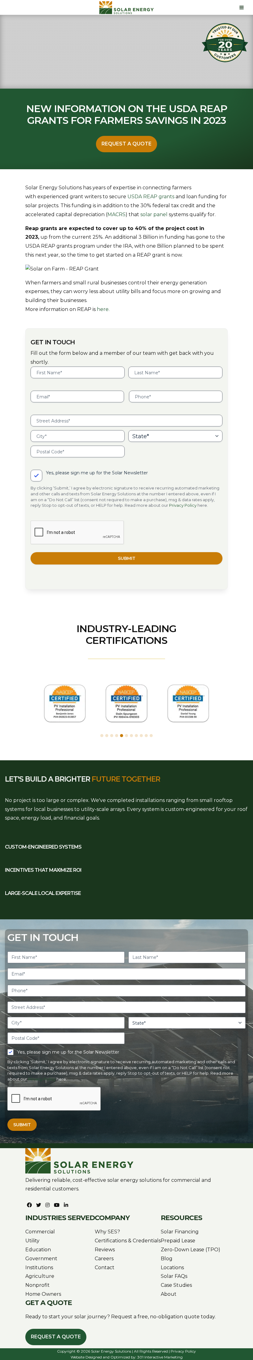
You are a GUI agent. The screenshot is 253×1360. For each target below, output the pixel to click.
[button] (101, 735)
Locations (172, 1267)
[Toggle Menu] (241, 7)
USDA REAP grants (150, 196)
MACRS (116, 214)
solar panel (154, 214)
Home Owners (43, 1294)
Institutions (39, 1267)
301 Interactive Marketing (160, 1357)
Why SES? (107, 1232)
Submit (126, 558)
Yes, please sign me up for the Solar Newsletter (97, 473)
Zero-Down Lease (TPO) (190, 1250)
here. (103, 309)
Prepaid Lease (178, 1241)
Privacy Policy (183, 505)
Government (41, 1258)
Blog (166, 1258)
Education (38, 1250)
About (168, 1294)
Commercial (40, 1232)
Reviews (105, 1250)
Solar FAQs (174, 1276)
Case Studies (176, 1285)
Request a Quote (126, 144)
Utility (32, 1241)
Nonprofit (37, 1285)
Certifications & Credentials (128, 1241)
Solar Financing (180, 1232)
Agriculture (39, 1276)
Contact (104, 1267)
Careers (104, 1258)
